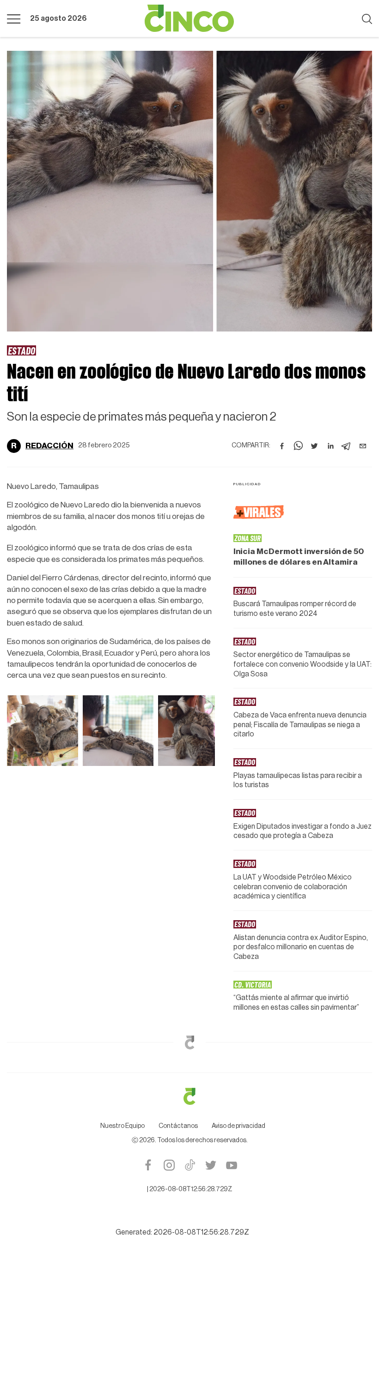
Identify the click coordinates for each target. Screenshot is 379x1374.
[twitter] (314, 446)
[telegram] (347, 446)
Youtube (231, 1165)
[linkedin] (330, 446)
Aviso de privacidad (238, 1126)
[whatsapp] (298, 446)
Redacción (49, 446)
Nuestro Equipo (122, 1126)
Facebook (148, 1165)
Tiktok (190, 1165)
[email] (363, 446)
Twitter (210, 1165)
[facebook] (282, 446)
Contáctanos (178, 1126)
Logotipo (189, 18)
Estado (21, 350)
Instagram (169, 1165)
